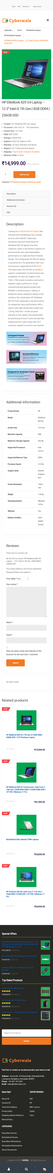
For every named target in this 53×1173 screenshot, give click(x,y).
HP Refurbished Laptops (18, 182)
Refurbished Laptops (34, 182)
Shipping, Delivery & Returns (13, 1115)
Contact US (6, 1103)
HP (31, 1103)
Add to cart (24, 174)
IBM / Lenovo (35, 1107)
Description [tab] (11, 194)
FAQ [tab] (8, 212)
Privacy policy (7, 1111)
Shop (13, 6)
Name (9, 622)
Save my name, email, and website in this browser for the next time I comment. (24, 653)
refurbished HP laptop (29, 231)
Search (26, 1041)
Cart (19, 6)
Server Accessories (9, 1150)
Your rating (11, 579)
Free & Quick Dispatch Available (26, 152)
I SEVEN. (25, 1160)
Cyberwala (8, 30)
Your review (12, 584)
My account (37, 6)
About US (5, 1099)
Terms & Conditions (9, 1107)
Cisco (32, 1115)
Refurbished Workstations (12, 1146)
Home (19, 30)
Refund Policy (7, 1120)
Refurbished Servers (10, 1137)
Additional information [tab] (16, 200)
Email (9, 635)
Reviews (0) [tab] (11, 206)
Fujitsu (32, 1111)
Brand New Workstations (11, 1141)
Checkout (26, 6)
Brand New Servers (9, 1133)
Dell (31, 1099)
